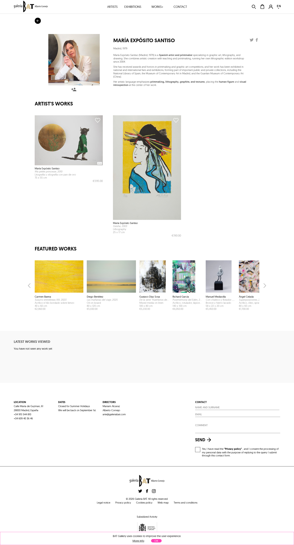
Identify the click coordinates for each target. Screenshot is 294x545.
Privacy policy (123, 502)
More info (138, 540)
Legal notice (103, 502)
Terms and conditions (185, 502)
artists (112, 7)
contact (180, 7)
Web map (163, 502)
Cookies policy (144, 502)
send (200, 440)
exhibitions (132, 7)
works (156, 7)
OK (156, 540)
